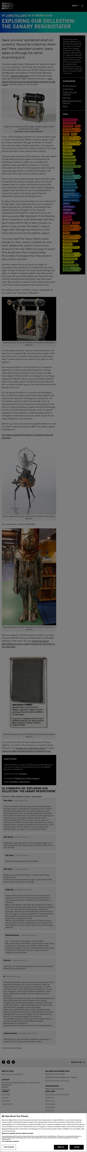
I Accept (76, 1147)
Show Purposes (9, 1147)
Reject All (61, 1147)
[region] (43, 1132)
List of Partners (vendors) (10, 1141)
